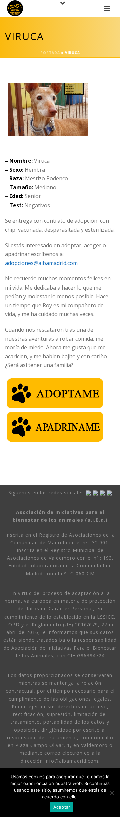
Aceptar (61, 807)
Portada (50, 52)
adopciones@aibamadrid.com (41, 263)
